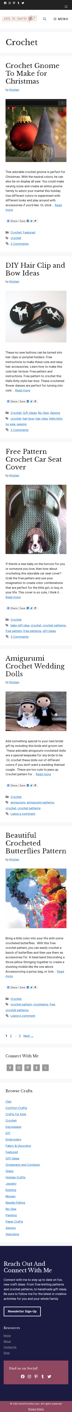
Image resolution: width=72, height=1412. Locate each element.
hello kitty (55, 418)
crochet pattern (21, 1004)
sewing (22, 424)
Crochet (16, 232)
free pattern (14, 631)
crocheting (40, 1004)
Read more (22, 390)
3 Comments (20, 637)
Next (28, 1036)
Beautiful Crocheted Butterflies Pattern (36, 843)
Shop (7, 1352)
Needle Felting (15, 1202)
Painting (11, 1215)
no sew (10, 424)
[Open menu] (66, 6)
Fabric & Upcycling (18, 1146)
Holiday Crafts (15, 1177)
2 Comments (20, 244)
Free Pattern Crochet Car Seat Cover (34, 459)
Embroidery (13, 1139)
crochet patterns (54, 625)
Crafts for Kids (16, 1114)
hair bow (28, 418)
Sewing (55, 413)
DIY (8, 1133)
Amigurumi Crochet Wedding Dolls (35, 666)
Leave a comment (23, 814)
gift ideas (49, 631)
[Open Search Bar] (45, 19)
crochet (16, 238)
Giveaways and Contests (23, 1165)
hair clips (41, 418)
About (7, 1341)
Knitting (11, 1190)
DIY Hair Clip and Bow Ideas (35, 269)
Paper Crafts (14, 1221)
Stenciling (12, 1234)
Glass (9, 1171)
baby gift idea (20, 625)
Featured (29, 232)
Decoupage (13, 1127)
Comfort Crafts (16, 1108)
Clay (8, 1101)
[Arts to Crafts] (20, 19)
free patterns (32, 631)
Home (7, 1335)
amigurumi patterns (40, 802)
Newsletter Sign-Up (22, 1311)
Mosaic (11, 1196)
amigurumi (18, 802)
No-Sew (43, 413)
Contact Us (10, 1347)
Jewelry (11, 1184)
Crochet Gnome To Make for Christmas (32, 73)
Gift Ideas (30, 413)
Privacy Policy (36, 1409)
